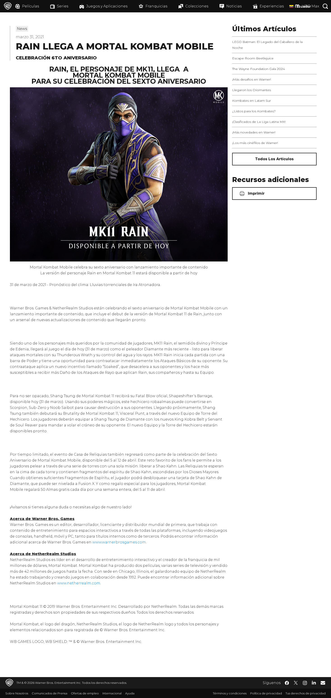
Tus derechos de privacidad (306, 693)
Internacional (112, 693)
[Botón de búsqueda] (325, 6)
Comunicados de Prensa (49, 693)
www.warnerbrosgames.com (119, 542)
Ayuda (129, 693)
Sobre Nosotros (16, 693)
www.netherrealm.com (78, 583)
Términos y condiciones (230, 693)
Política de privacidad (266, 693)
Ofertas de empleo (85, 693)
